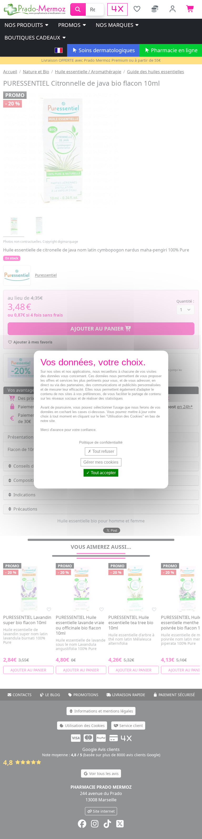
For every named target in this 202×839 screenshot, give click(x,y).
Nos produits (24, 24)
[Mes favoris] (137, 9)
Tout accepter (103, 473)
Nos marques (115, 24)
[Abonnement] (155, 9)
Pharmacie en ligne (174, 50)
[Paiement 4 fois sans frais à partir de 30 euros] (117, 9)
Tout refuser (102, 451)
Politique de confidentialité (101, 442)
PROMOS (70, 24)
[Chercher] (78, 9)
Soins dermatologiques (106, 50)
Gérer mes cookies (100, 462)
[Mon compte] (172, 9)
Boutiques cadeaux (33, 37)
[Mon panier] (190, 9)
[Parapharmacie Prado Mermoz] (35, 9)
